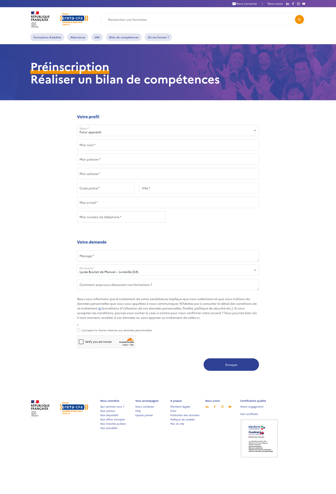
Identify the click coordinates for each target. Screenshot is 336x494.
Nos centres (107, 410)
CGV (173, 410)
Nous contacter (246, 3)
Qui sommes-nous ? (112, 406)
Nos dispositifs (109, 415)
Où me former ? (158, 37)
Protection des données (185, 415)
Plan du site (177, 423)
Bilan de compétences (123, 37)
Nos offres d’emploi (112, 419)
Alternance (77, 37)
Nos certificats (249, 414)
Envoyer (231, 364)
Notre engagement (251, 406)
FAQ (138, 410)
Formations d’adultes (47, 37)
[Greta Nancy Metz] (59, 19)
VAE (97, 37)
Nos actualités (108, 428)
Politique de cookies (182, 419)
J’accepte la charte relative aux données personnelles (117, 330)
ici (100, 308)
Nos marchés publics (113, 423)
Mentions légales (180, 406)
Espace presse (144, 415)
